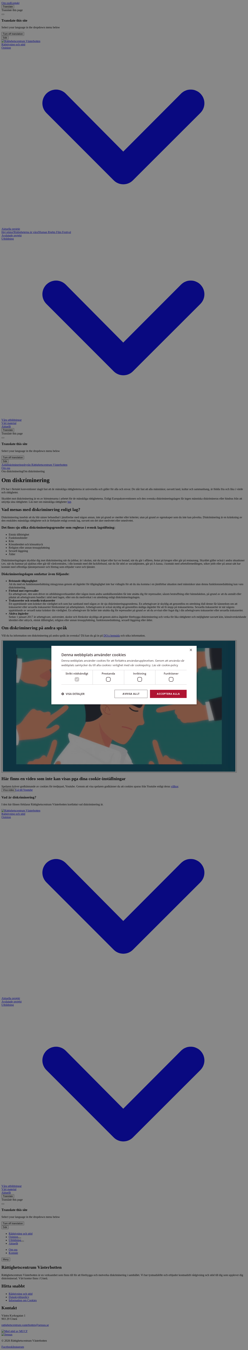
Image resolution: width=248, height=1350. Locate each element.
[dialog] (124, 675)
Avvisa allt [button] (131, 693)
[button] (73, 693)
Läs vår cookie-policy (165, 665)
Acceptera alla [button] (168, 693)
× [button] (190, 650)
